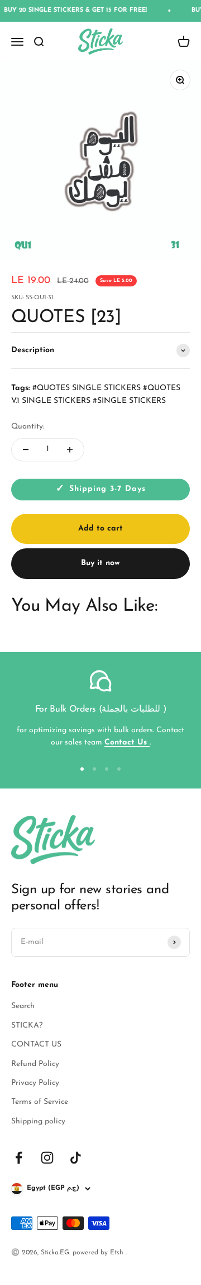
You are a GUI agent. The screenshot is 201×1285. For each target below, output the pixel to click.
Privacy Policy (35, 1083)
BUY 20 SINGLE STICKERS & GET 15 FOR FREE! (72, 10)
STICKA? (26, 1025)
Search (23, 1006)
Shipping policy (38, 1121)
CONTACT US (36, 1044)
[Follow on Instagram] (47, 1157)
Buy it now (100, 563)
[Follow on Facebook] (18, 1157)
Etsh (118, 1252)
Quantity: (27, 426)
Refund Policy (35, 1064)
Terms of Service (39, 1102)
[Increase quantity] (70, 450)
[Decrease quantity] (26, 450)
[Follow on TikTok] (75, 1157)
